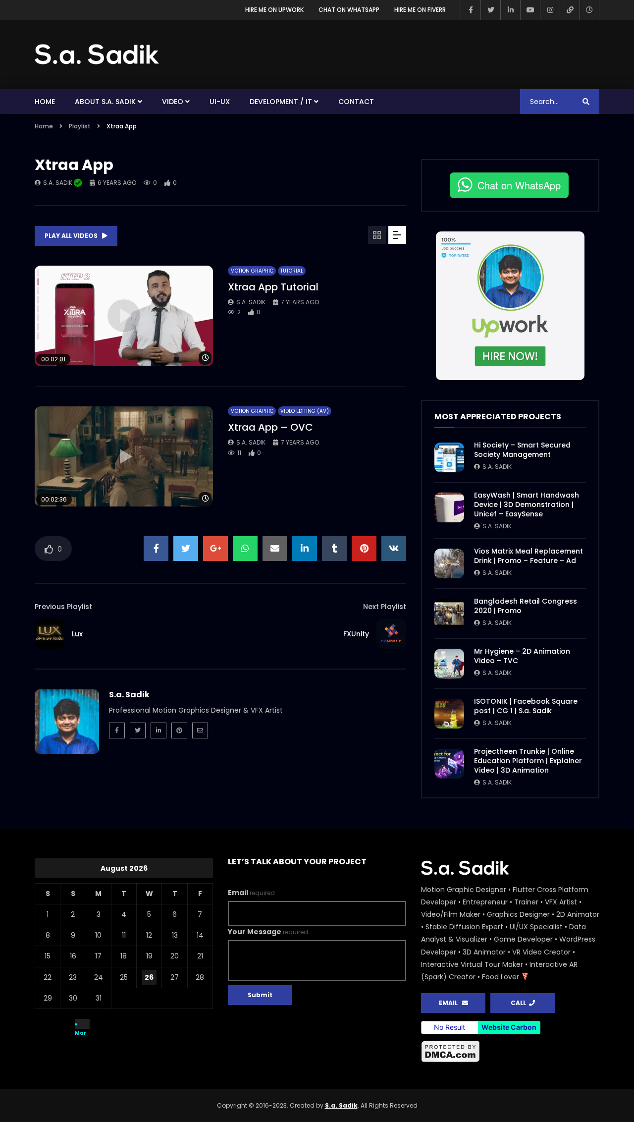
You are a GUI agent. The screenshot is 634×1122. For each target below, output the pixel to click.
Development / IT (281, 102)
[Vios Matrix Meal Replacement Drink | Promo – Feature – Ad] (449, 563)
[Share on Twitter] (185, 548)
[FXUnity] (391, 634)
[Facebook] (470, 10)
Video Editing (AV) (304, 411)
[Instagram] (550, 10)
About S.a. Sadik (105, 102)
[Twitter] (490, 10)
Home (45, 102)
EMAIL (450, 1003)
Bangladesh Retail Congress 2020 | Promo (525, 606)
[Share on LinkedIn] (304, 548)
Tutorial (291, 271)
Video (172, 102)
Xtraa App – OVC (270, 427)
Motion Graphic (251, 271)
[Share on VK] (393, 548)
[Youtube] (530, 10)
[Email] (200, 730)
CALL (520, 1003)
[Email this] (275, 548)
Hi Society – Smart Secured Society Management (522, 449)
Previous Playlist (63, 607)
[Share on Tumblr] (334, 548)
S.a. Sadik (58, 182)
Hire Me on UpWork (274, 9)
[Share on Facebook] (156, 548)
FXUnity (356, 634)
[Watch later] (589, 10)
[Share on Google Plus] (215, 548)
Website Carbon (508, 1027)
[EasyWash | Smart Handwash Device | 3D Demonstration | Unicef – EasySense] (449, 507)
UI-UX (220, 102)
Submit (260, 995)
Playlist (80, 126)
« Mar (80, 1024)
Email (251, 893)
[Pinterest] (179, 730)
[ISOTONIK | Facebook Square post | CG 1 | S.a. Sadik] (449, 714)
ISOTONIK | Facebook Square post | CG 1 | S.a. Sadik (526, 706)
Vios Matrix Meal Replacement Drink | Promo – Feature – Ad (528, 555)
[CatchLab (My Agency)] (570, 10)
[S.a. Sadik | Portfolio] (97, 54)
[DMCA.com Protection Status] (510, 1051)
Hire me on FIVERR (420, 9)
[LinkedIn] (510, 10)
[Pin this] (364, 548)
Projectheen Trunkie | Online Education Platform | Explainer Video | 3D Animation (528, 760)
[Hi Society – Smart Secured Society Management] (449, 457)
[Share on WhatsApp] (245, 548)
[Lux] (49, 634)
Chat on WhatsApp (348, 9)
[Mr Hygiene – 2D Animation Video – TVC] (449, 663)
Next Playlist (384, 607)
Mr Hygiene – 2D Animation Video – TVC (522, 656)
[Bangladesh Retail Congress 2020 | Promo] (449, 613)
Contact (356, 102)
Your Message (268, 932)
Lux (77, 634)
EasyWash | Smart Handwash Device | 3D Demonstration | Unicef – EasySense (526, 504)
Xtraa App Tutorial (273, 287)
